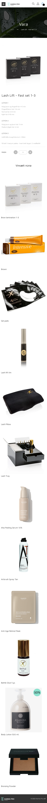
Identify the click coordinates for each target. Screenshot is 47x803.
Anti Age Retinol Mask (10, 631)
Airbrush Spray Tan (9, 579)
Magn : (4, 152)
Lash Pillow (6, 424)
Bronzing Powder (8, 786)
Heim (12, 29)
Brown (4, 269)
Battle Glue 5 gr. (8, 683)
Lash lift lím (6, 372)
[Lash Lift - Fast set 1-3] (23, 66)
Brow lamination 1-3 (10, 217)
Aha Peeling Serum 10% (11, 528)
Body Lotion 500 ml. (10, 734)
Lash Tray (5, 476)
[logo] (14, 4)
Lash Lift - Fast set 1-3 (29, 29)
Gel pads (5, 321)
